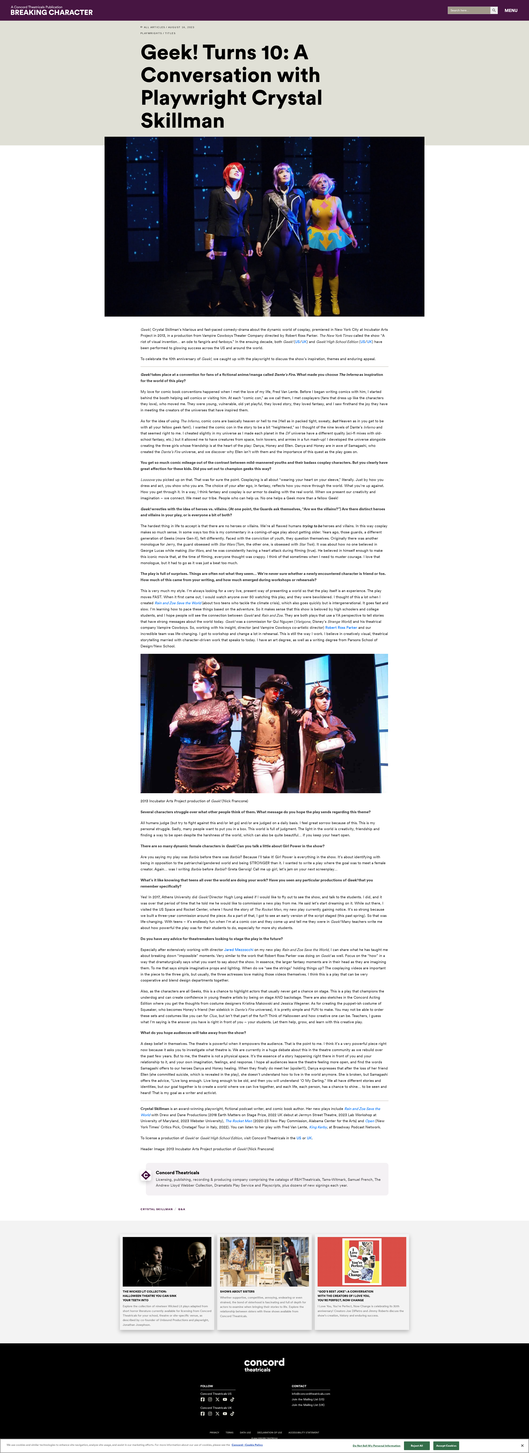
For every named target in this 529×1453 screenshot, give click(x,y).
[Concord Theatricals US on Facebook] (203, 1399)
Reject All (417, 1445)
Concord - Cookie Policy (247, 1444)
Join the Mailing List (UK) (308, 1405)
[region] (264, 1446)
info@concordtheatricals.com (311, 1393)
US (297, 342)
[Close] (522, 1445)
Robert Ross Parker (341, 627)
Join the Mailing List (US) (308, 1399)
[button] (511, 10)
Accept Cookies (446, 1445)
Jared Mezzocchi (238, 949)
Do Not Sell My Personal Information (377, 1445)
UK (304, 342)
